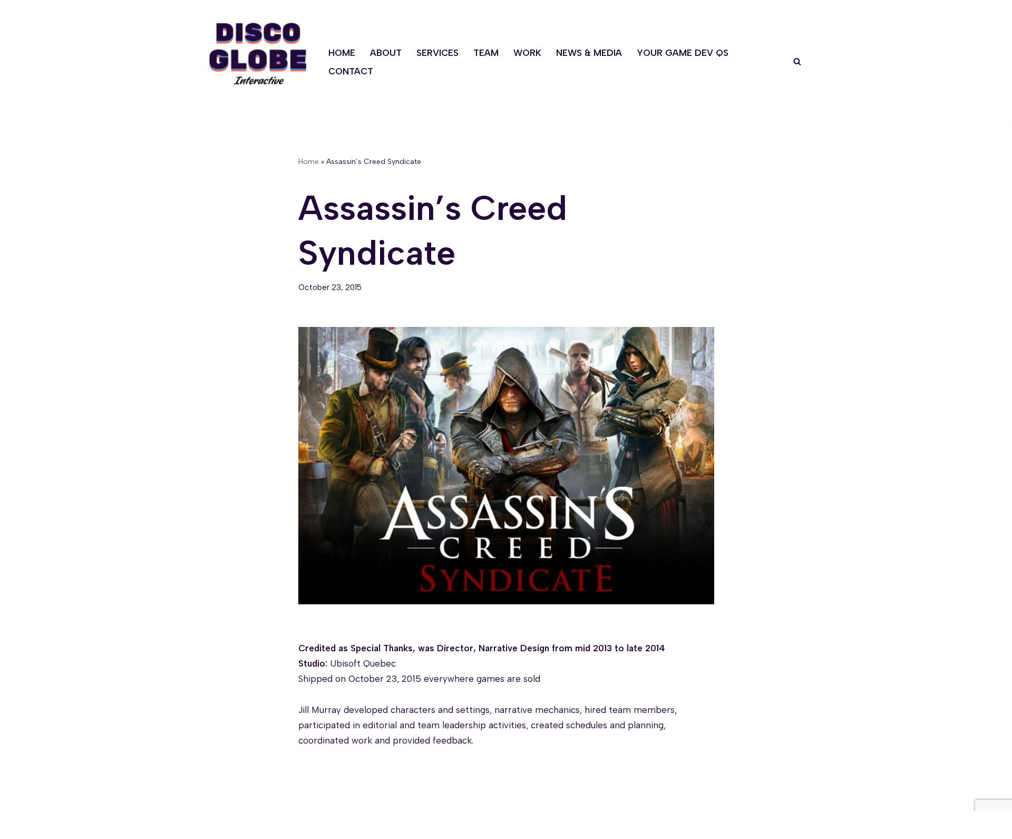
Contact (350, 71)
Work (527, 52)
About (386, 52)
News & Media (589, 52)
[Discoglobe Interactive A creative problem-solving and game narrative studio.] (258, 53)
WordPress (311, 824)
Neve (217, 824)
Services (437, 52)
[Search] (797, 61)
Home (341, 52)
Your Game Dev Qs (682, 52)
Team (486, 52)
